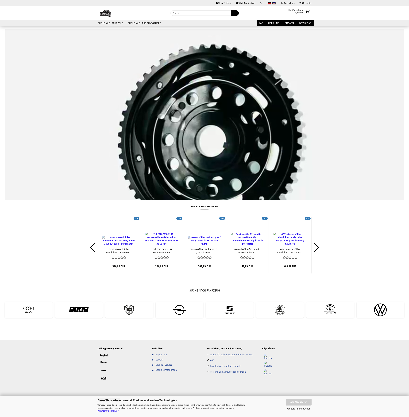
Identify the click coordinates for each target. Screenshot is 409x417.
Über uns (273, 23)
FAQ (261, 23)
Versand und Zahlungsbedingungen (228, 372)
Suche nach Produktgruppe (144, 23)
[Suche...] (235, 13)
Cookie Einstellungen (166, 370)
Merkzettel (306, 3)
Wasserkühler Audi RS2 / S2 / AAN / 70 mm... (204, 251)
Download (305, 23)
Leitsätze (289, 23)
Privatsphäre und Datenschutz (225, 366)
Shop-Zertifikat (224, 3)
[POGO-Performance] (105, 13)
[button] (92, 247)
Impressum (161, 354)
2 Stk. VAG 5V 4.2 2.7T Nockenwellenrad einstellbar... (161, 251)
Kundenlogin (289, 3)
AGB (212, 360)
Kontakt (159, 359)
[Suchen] (261, 3)
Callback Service (163, 365)
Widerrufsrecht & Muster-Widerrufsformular (232, 354)
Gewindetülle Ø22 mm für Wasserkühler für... (247, 251)
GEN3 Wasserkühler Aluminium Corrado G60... (118, 251)
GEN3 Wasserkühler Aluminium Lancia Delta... (290, 251)
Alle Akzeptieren (298, 402)
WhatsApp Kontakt (246, 3)
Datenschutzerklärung (108, 411)
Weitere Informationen (298, 408)
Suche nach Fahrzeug (110, 23)
